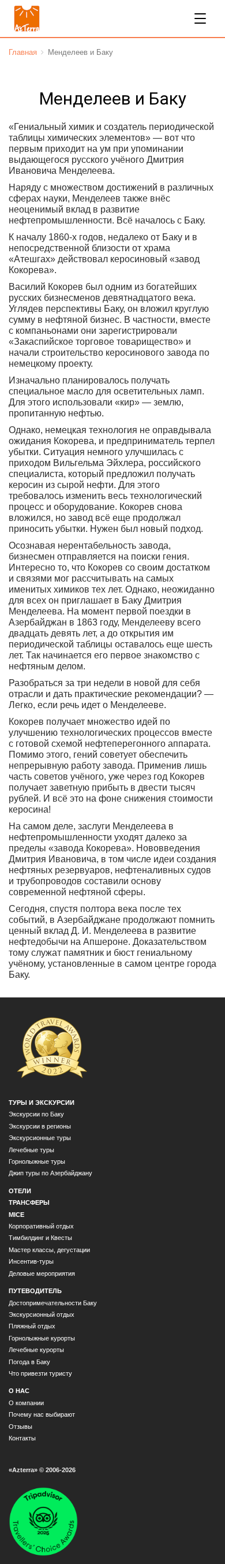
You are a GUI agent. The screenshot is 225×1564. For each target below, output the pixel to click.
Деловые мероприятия (42, 1273)
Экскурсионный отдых (41, 1314)
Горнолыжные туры (37, 1161)
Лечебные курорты (36, 1349)
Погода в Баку (29, 1361)
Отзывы (20, 1426)
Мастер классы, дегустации (49, 1249)
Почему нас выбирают (42, 1414)
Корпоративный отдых (41, 1226)
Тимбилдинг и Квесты (40, 1237)
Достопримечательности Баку (53, 1302)
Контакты (22, 1438)
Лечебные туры (31, 1149)
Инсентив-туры (31, 1261)
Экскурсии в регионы (40, 1126)
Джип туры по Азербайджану (50, 1173)
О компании (26, 1402)
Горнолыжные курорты (42, 1338)
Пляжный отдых (32, 1326)
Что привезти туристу (40, 1373)
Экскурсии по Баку (36, 1114)
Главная (23, 52)
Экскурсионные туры (40, 1137)
